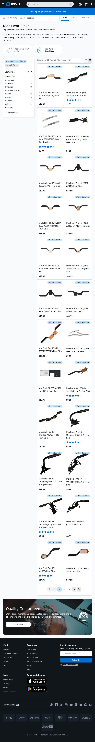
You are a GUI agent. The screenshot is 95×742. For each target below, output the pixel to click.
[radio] (86, 60)
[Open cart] (86, 4)
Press (29, 665)
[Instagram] (66, 704)
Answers (85, 18)
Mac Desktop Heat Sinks (50, 50)
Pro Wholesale (32, 653)
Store (5, 18)
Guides (74, 18)
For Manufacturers (34, 661)
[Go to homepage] (14, 4)
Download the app (36, 675)
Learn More (18, 624)
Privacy (6, 684)
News (29, 669)
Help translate (9, 705)
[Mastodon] (76, 704)
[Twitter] (61, 704)
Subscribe (76, 660)
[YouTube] (71, 704)
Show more (13, 112)
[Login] (92, 4)
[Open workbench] (80, 4)
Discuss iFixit (8, 657)
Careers (6, 661)
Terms (5, 687)
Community (31, 649)
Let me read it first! (70, 664)
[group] (88, 60)
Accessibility (8, 680)
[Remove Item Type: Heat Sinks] (24, 61)
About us (6, 649)
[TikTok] (51, 704)
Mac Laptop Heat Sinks (21, 50)
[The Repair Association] (90, 704)
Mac (21, 18)
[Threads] (85, 704)
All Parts (13, 18)
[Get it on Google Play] (37, 689)
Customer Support (10, 653)
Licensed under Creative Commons (54, 735)
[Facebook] (56, 704)
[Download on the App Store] (37, 681)
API (4, 665)
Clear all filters (12, 65)
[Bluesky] (81, 705)
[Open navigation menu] (2, 4)
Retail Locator (32, 657)
